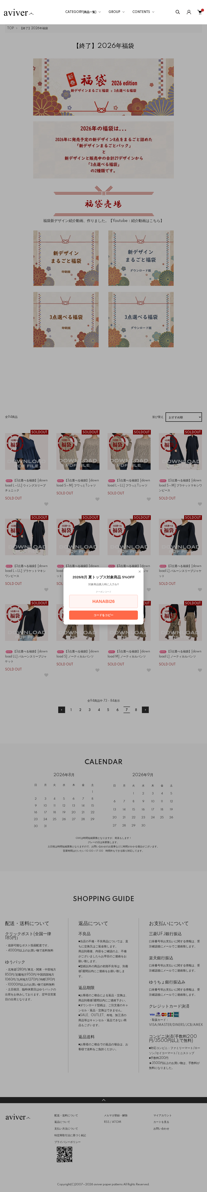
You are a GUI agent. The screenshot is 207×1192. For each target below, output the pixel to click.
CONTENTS (141, 12)
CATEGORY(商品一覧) (80, 12)
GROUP (114, 12)
